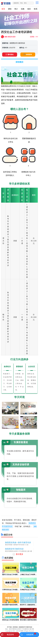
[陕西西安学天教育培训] (6, 3)
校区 (29, 9)
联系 (35, 9)
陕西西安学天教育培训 (17, 43)
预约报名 (11, 54)
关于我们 (9, 627)
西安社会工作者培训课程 (10, 620)
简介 (16, 9)
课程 (9, 9)
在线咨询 (29, 54)
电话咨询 (10, 634)
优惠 (22, 9)
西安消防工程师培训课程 (28, 620)
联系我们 (15, 627)
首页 (3, 9)
